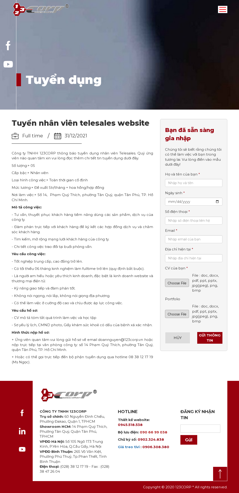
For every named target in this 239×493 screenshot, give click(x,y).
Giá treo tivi (129, 447)
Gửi (189, 440)
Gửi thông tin (210, 337)
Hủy (178, 338)
